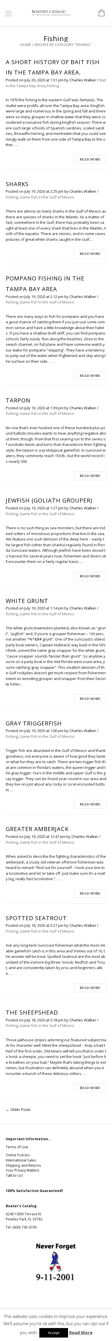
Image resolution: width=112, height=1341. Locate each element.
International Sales (21, 1160)
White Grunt (27, 601)
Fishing (53, 85)
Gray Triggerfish (34, 723)
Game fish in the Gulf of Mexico (47, 197)
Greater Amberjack (37, 829)
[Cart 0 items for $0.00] (98, 13)
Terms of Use (17, 1147)
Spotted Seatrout (36, 918)
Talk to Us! (14, 1175)
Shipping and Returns (23, 1165)
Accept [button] (53, 1332)
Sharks (17, 184)
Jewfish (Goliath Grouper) (49, 500)
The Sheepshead (32, 1012)
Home (25, 44)
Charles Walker (82, 80)
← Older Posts (18, 1109)
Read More (80, 1332)
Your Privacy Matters (22, 1170)
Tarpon (18, 400)
